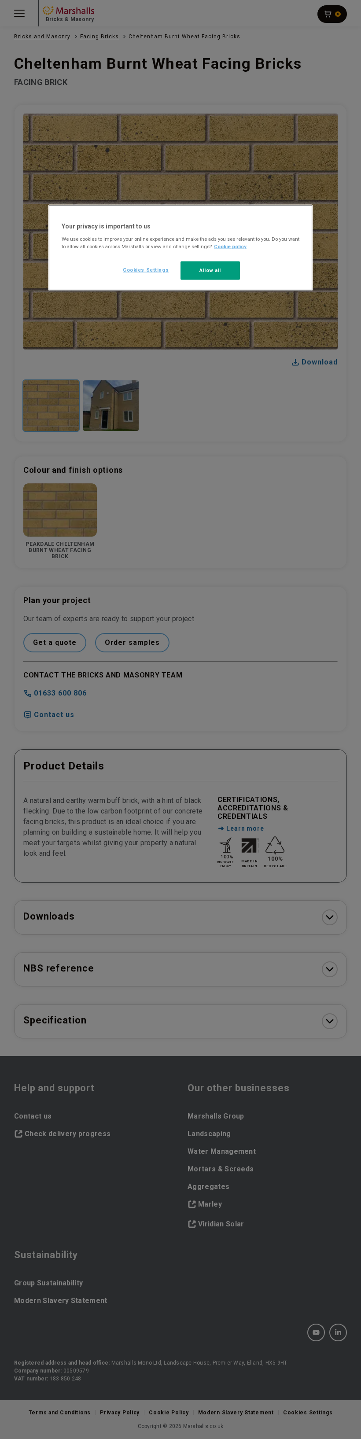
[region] (180, 248)
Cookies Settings (146, 270)
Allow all (210, 270)
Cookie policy (230, 246)
